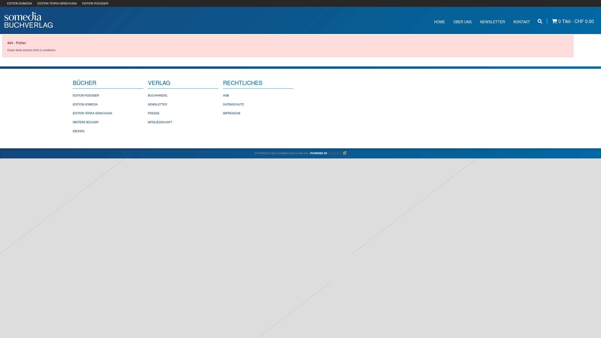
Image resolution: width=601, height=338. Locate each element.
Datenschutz (233, 104)
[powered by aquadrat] (337, 153)
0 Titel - (575, 21)
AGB (226, 95)
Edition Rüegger (86, 95)
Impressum (231, 113)
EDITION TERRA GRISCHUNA (57, 3)
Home (439, 21)
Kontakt (521, 21)
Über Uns (462, 21)
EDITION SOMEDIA (19, 3)
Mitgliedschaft (160, 122)
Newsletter (492, 21)
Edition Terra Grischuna (92, 113)
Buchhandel (158, 95)
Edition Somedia (85, 104)
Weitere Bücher (85, 122)
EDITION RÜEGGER (95, 3)
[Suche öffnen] (540, 21)
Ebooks (79, 131)
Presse (153, 113)
